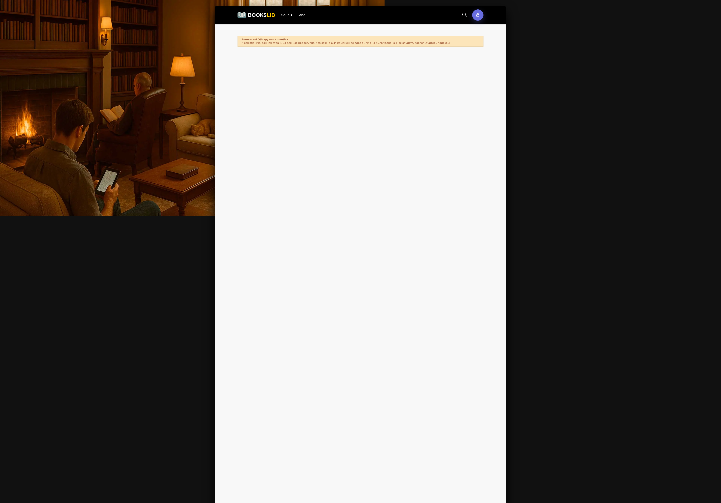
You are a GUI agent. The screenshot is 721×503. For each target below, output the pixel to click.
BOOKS (261, 15)
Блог (301, 15)
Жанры (286, 15)
